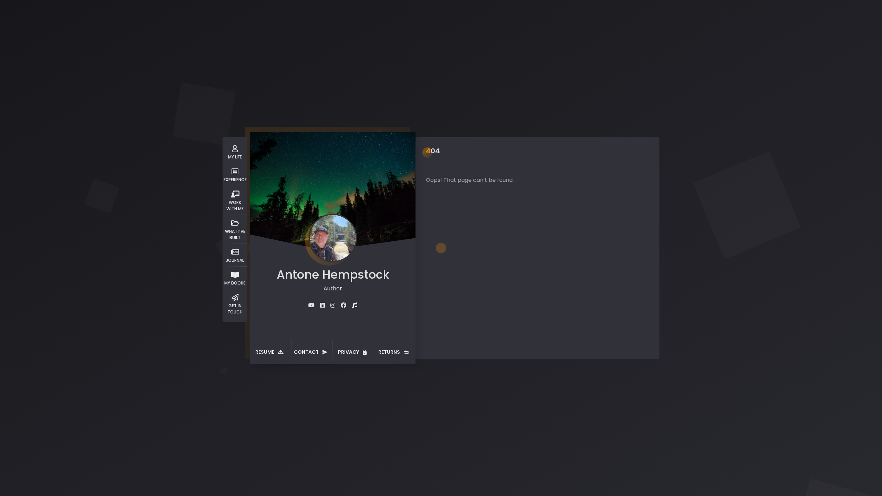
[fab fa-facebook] (343, 305)
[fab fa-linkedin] (322, 305)
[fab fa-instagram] (332, 305)
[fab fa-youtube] (311, 305)
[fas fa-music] (354, 305)
